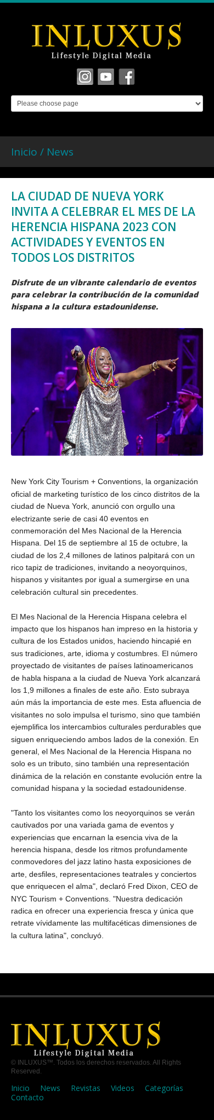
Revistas (85, 1088)
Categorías (164, 1088)
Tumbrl (127, 76)
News (60, 152)
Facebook (85, 76)
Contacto (27, 1097)
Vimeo (106, 76)
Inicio (20, 1088)
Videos (122, 1088)
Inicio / (29, 152)
